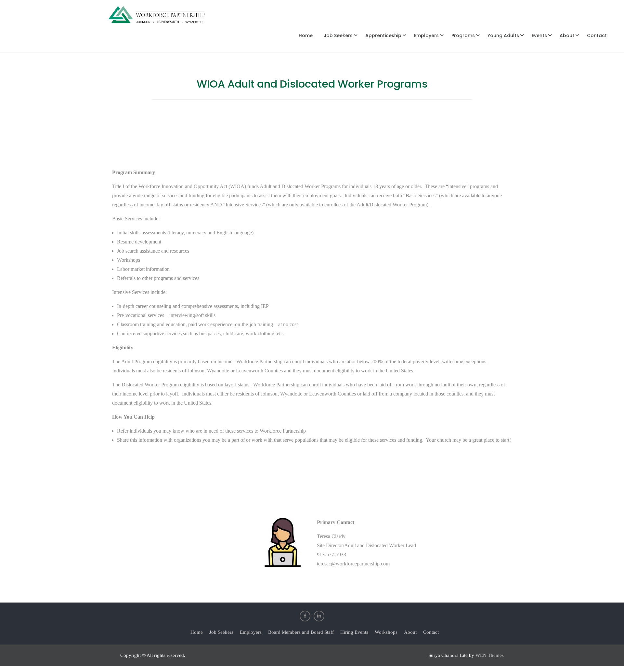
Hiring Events (354, 632)
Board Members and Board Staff (301, 632)
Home (306, 35)
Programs (463, 35)
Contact (597, 35)
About (567, 35)
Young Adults (503, 35)
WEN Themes (489, 655)
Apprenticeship (383, 35)
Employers (426, 35)
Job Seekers (338, 35)
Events (539, 35)
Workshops (386, 632)
